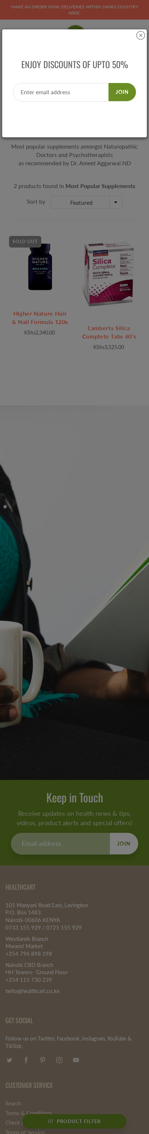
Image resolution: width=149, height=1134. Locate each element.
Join (122, 92)
